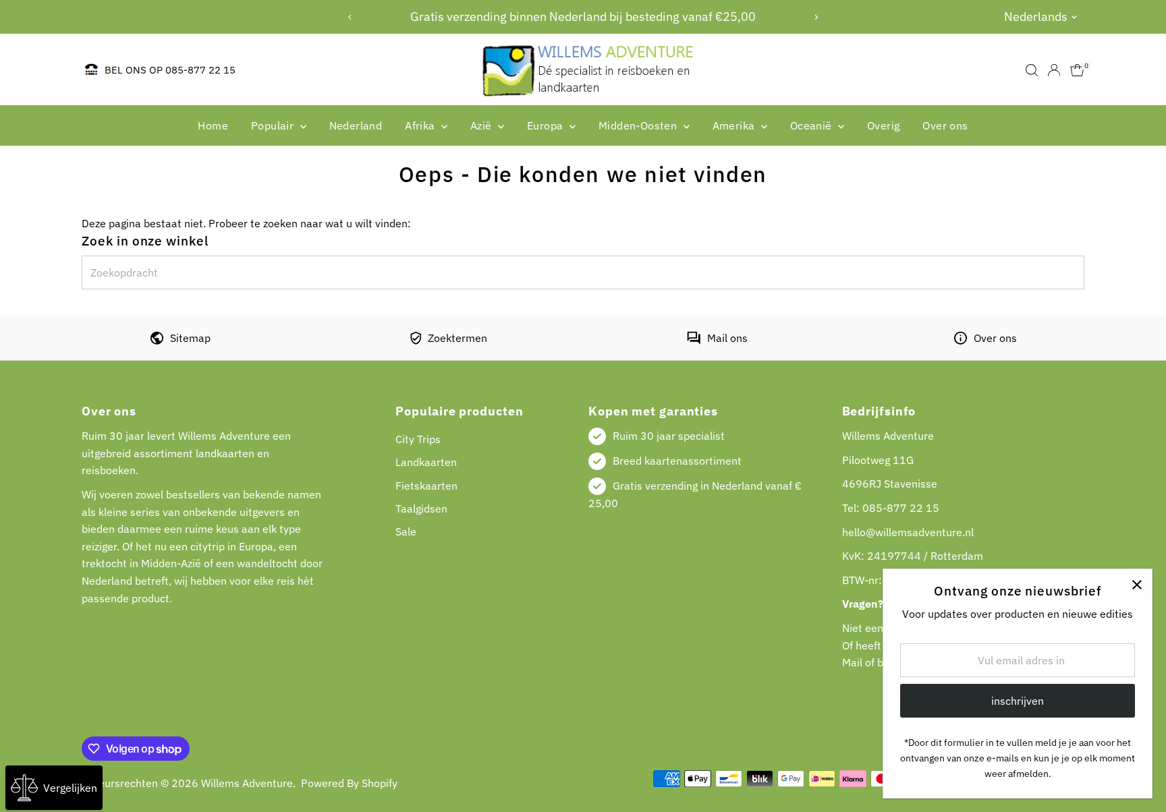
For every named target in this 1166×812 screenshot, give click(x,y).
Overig (883, 125)
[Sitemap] (156, 340)
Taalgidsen (421, 508)
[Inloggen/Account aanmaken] (1054, 70)
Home (213, 125)
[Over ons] (960, 340)
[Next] (816, 17)
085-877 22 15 (900, 508)
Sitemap (190, 338)
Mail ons (727, 338)
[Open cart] (1077, 70)
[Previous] (350, 17)
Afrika (421, 125)
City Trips (418, 439)
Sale (405, 531)
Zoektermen (457, 338)
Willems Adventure (247, 783)
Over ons (945, 125)
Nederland (356, 125)
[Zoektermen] (415, 340)
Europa (546, 125)
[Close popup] (1136, 584)
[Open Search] (1032, 70)
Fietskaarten (426, 485)
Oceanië (812, 125)
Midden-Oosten (639, 125)
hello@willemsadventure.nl (908, 532)
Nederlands (1035, 16)
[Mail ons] (693, 340)
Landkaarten (426, 462)
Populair (274, 125)
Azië (482, 125)
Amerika (735, 125)
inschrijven (1017, 700)
